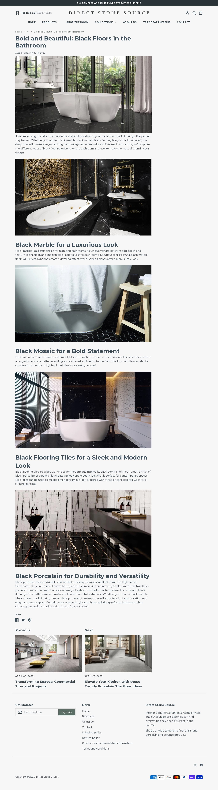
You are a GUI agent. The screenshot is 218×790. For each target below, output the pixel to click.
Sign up (67, 712)
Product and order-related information (107, 743)
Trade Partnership (157, 22)
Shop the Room (77, 22)
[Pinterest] (201, 765)
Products (49, 22)
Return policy (91, 737)
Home (32, 22)
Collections (104, 22)
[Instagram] (195, 765)
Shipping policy (91, 732)
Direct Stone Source (47, 777)
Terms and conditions (95, 748)
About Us (130, 22)
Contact (183, 22)
